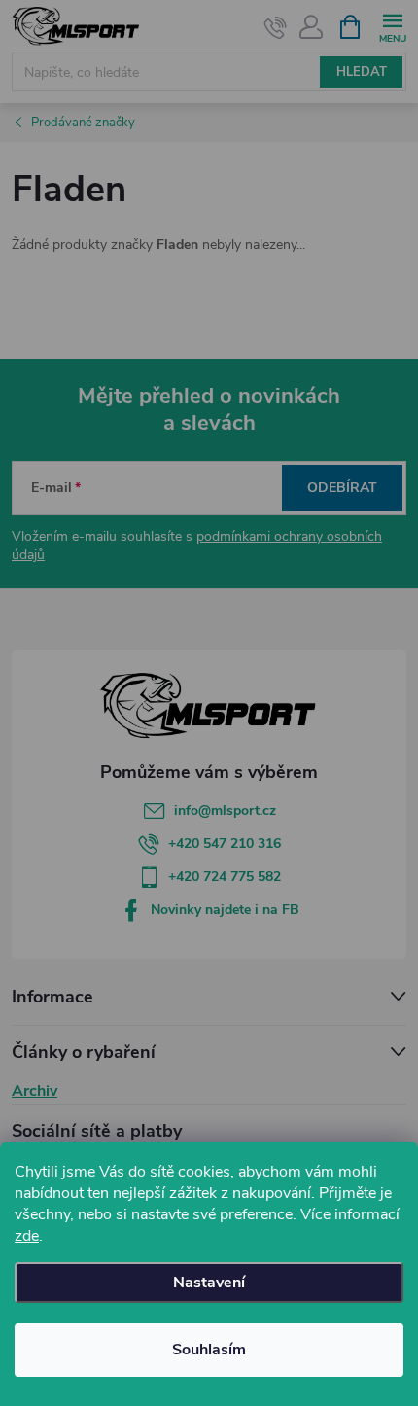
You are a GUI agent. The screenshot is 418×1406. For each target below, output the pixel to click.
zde (27, 1236)
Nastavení (209, 1282)
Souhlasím (209, 1349)
